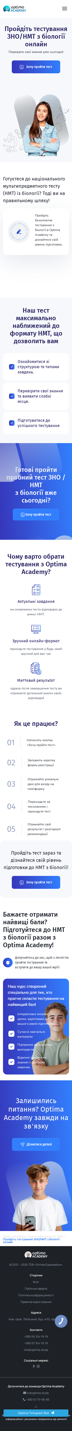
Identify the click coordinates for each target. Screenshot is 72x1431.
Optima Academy (14, 1236)
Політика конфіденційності (36, 1295)
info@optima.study (36, 1350)
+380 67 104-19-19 (36, 1343)
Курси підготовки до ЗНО (45, 1236)
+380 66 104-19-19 (36, 1336)
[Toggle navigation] (64, 8)
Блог (36, 1282)
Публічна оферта (36, 1288)
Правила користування (36, 1302)
